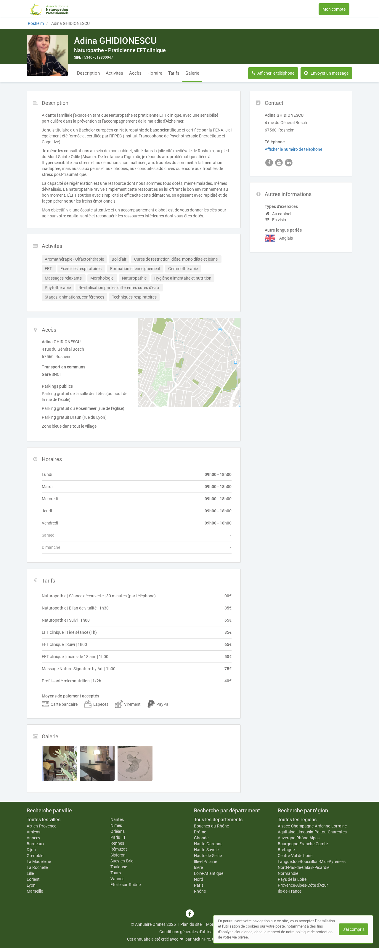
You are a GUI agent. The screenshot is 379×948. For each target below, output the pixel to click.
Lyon (31, 885)
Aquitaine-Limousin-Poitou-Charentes (312, 832)
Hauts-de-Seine (208, 855)
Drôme (200, 832)
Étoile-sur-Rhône (125, 884)
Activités (114, 73)
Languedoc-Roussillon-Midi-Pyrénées (312, 861)
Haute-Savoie (206, 849)
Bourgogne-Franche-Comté (303, 843)
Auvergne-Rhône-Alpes (298, 837)
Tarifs (173, 73)
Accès (135, 73)
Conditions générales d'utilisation (189, 931)
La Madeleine (39, 861)
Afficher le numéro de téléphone (293, 149)
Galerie (192, 73)
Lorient (33, 879)
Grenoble (35, 855)
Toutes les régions (297, 819)
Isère (198, 867)
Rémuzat (118, 849)
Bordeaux (35, 843)
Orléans (117, 831)
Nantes (117, 819)
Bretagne (286, 849)
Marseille (35, 891)
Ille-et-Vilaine (205, 861)
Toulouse (118, 866)
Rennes (117, 843)
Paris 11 (118, 837)
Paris (198, 885)
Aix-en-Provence (41, 826)
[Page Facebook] (189, 913)
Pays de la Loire (292, 879)
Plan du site (191, 924)
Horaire (154, 73)
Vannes (117, 878)
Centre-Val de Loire (295, 855)
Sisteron (118, 855)
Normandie (288, 873)
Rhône (200, 891)
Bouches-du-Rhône (211, 826)
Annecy (33, 837)
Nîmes (116, 825)
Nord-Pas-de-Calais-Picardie (303, 867)
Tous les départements (218, 819)
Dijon (31, 849)
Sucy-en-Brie (121, 861)
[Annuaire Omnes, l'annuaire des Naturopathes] (49, 9)
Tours (115, 872)
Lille (30, 873)
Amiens (33, 832)
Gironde (201, 837)
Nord (198, 879)
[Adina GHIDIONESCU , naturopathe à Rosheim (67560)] (47, 55)
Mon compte (334, 9)
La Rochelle (37, 867)
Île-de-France (289, 891)
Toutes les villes (43, 819)
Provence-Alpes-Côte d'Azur (303, 885)
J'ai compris (353, 929)
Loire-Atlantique (208, 873)
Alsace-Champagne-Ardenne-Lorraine (312, 826)
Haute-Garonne (208, 843)
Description (88, 73)
